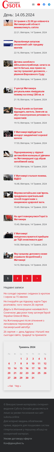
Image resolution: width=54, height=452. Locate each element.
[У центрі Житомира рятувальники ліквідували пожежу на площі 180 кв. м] (8, 90)
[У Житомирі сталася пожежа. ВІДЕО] (8, 177)
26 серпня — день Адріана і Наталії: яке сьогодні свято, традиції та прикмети (26, 333)
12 (45, 363)
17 (33, 368)
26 (45, 373)
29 (21, 377)
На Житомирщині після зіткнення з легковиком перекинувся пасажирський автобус (24, 324)
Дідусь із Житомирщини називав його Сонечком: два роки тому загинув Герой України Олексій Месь (27, 313)
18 (39, 368)
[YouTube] (38, 4)
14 (15, 368)
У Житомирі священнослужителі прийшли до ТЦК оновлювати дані (31, 236)
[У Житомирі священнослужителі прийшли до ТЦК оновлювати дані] (8, 235)
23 (27, 373)
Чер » (18, 386)
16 (27, 368)
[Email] (33, 4)
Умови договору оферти (18, 438)
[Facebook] (44, 4)
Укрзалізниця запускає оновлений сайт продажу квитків (28, 44)
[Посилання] (11, 4)
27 (9, 377)
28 (15, 377)
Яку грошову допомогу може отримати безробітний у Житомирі (30, 257)
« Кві (10, 386)
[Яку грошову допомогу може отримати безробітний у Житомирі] (8, 255)
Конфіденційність (14, 443)
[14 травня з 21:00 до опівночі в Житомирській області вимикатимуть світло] (8, 23)
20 (9, 373)
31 (33, 377)
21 (15, 373)
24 (33, 373)
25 (39, 373)
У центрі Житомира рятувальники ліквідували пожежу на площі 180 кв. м (29, 91)
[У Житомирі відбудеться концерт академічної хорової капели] (8, 134)
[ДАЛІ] (37, 278)
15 (21, 368)
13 (9, 368)
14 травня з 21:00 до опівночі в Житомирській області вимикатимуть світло (31, 24)
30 (27, 377)
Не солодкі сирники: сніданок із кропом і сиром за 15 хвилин (27, 295)
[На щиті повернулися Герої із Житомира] (8, 218)
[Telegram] (49, 4)
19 (45, 368)
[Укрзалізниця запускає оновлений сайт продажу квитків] (8, 43)
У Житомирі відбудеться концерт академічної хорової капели (30, 135)
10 (33, 363)
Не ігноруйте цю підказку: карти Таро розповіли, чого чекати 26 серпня (25, 303)
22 (21, 373)
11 (39, 363)
